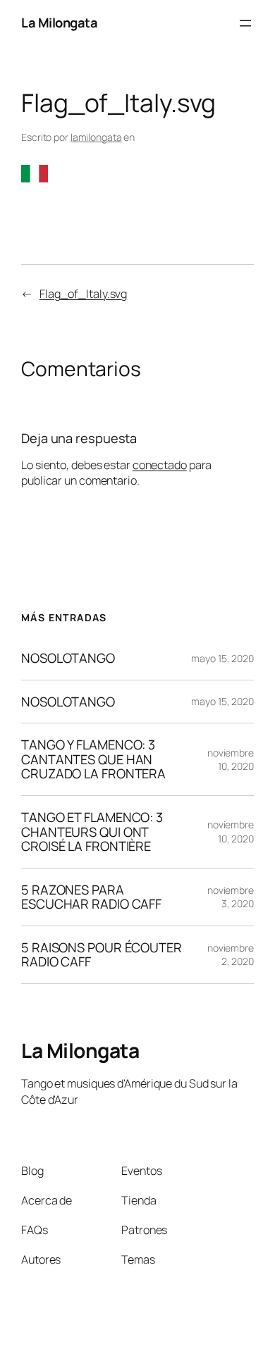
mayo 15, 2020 (222, 658)
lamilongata (96, 137)
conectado (160, 465)
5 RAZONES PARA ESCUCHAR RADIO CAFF (91, 897)
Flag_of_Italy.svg (83, 293)
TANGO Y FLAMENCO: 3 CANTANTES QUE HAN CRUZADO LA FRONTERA (93, 759)
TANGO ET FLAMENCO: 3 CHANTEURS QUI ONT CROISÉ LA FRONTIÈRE (92, 832)
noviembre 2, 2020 (230, 955)
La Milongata (59, 22)
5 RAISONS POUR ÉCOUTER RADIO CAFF (101, 954)
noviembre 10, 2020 (230, 759)
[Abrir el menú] (245, 23)
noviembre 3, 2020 (230, 897)
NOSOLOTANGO (68, 658)
